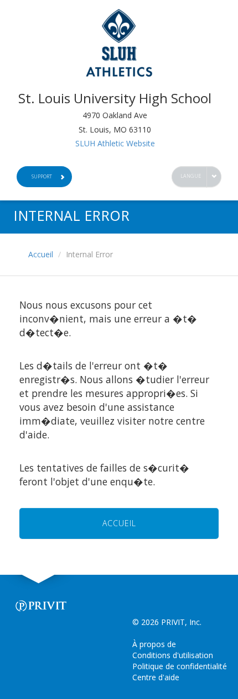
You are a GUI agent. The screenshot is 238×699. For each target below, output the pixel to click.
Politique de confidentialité (179, 666)
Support (42, 176)
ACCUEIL (119, 523)
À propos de (154, 644)
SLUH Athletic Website (115, 143)
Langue (190, 175)
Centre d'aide (155, 677)
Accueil (40, 254)
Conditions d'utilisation (172, 655)
